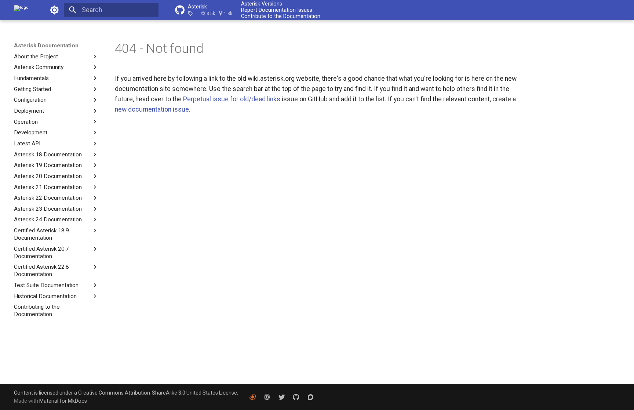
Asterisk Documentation (46, 45)
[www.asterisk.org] (252, 396)
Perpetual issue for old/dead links (232, 99)
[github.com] (295, 396)
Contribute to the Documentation (280, 16)
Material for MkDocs (63, 401)
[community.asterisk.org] (310, 396)
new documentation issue (152, 109)
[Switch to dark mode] (54, 10)
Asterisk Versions (261, 4)
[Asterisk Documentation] (21, 10)
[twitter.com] (281, 396)
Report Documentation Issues (276, 10)
